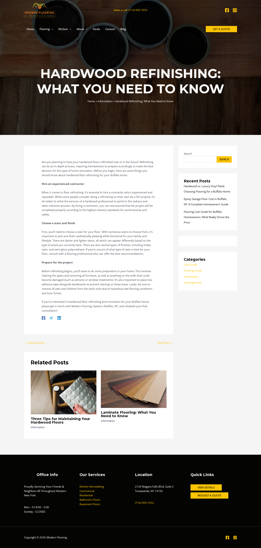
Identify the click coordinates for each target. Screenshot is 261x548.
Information (38, 427)
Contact (110, 29)
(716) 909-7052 (144, 502)
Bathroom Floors (90, 499)
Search (188, 153)
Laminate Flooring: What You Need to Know (128, 414)
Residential (86, 495)
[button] (51, 29)
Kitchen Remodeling (92, 486)
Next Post (165, 342)
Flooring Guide (193, 270)
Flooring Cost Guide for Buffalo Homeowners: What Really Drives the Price (206, 217)
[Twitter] (51, 318)
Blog (123, 29)
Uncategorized (192, 282)
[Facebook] (227, 10)
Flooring (45, 29)
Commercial (87, 491)
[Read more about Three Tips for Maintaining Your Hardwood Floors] (63, 392)
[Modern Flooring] (39, 10)
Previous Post (34, 342)
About (80, 29)
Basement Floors (90, 504)
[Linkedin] (59, 318)
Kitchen (63, 29)
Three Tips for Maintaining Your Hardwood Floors (60, 420)
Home (30, 29)
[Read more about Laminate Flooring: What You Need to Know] (134, 389)
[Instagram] (235, 10)
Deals (96, 29)
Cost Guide (190, 264)
